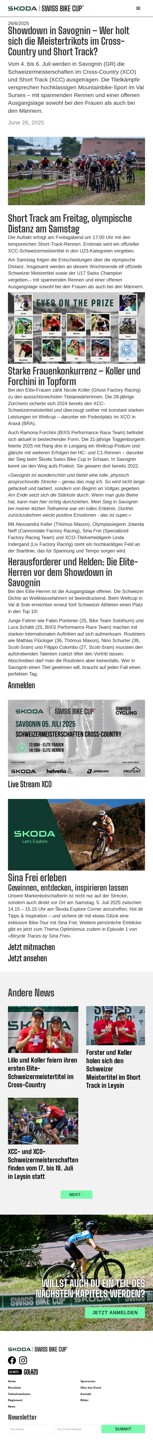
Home (12, 1381)
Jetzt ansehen (27, 958)
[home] (46, 8)
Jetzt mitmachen (31, 947)
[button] (138, 8)
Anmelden (21, 685)
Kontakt (85, 1394)
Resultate (14, 1387)
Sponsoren (87, 1381)
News (11, 1406)
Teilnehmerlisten (19, 1394)
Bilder (84, 1400)
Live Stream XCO (30, 784)
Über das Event (90, 1387)
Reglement (15, 1400)
